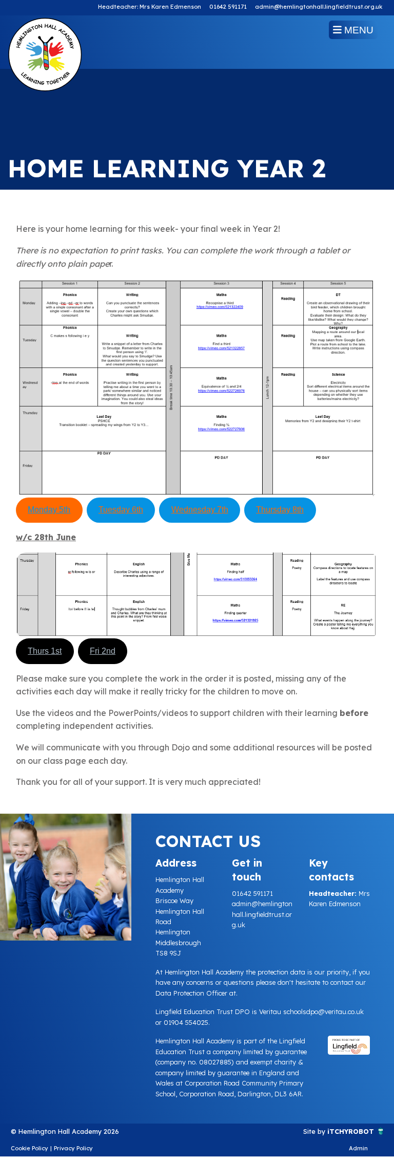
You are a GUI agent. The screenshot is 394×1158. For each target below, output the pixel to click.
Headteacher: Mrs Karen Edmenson (149, 6)
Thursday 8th (280, 509)
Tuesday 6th (120, 509)
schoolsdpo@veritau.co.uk (323, 1011)
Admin (358, 1148)
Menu (357, 30)
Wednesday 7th (199, 509)
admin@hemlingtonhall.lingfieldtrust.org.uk (318, 6)
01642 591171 (228, 6)
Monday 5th (49, 509)
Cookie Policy (29, 1148)
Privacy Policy (73, 1148)
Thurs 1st (45, 651)
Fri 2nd (102, 651)
